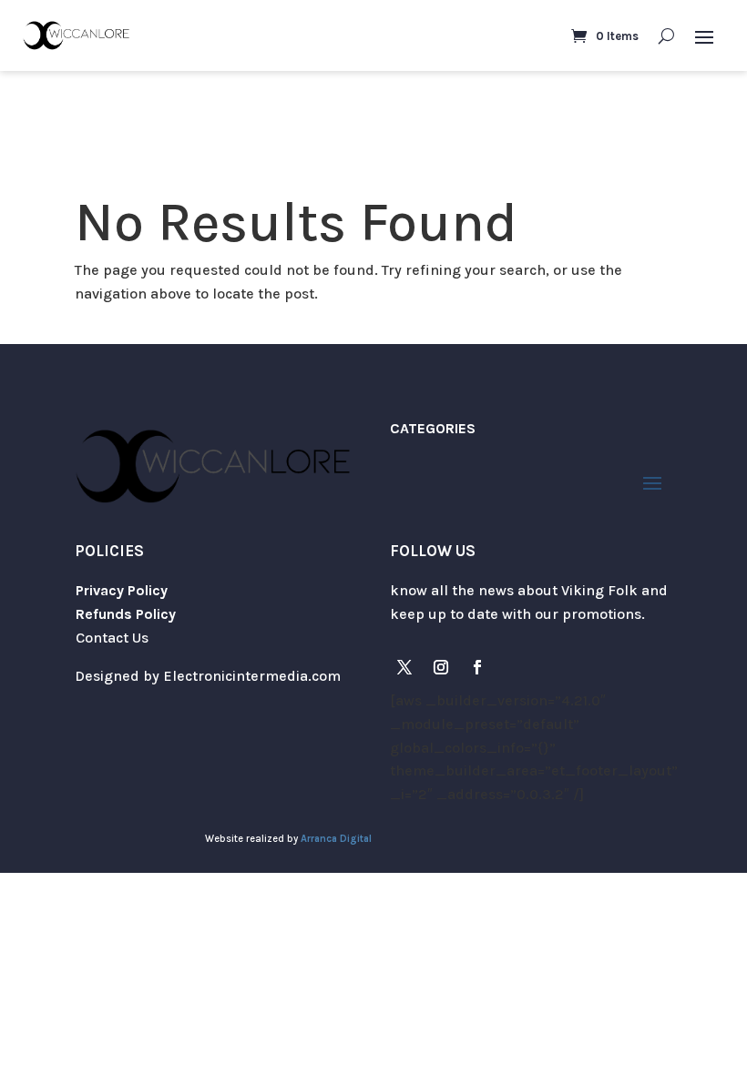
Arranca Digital (336, 839)
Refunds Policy (126, 614)
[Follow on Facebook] (477, 667)
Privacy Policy (122, 590)
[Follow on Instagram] (440, 667)
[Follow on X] (404, 667)
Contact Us (112, 637)
